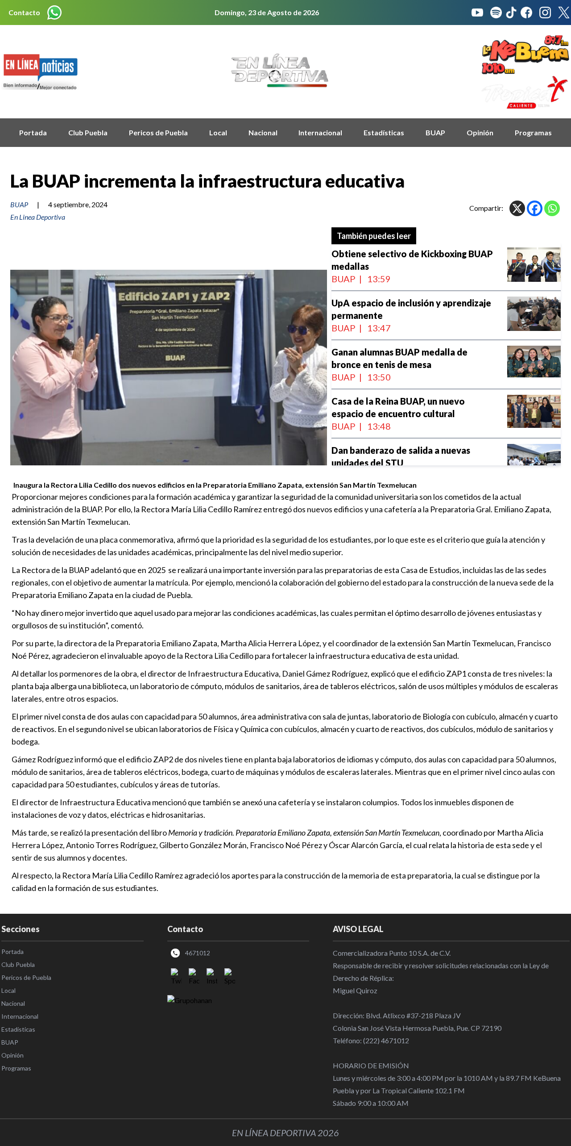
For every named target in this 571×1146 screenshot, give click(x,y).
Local (218, 132)
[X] (517, 208)
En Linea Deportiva (37, 217)
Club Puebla (88, 132)
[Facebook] (534, 208)
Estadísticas (384, 132)
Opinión (480, 132)
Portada (33, 132)
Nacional (262, 132)
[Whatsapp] (552, 208)
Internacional (320, 132)
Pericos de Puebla (158, 132)
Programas (533, 132)
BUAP (435, 132)
